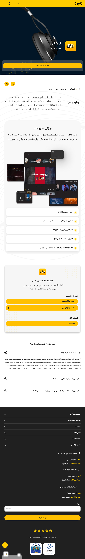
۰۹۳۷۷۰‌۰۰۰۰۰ (76, 464)
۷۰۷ (79, 476)
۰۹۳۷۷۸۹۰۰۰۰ (76, 497)
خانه (79, 89)
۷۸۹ (79, 493)
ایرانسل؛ (53, 537)
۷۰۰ (79, 460)
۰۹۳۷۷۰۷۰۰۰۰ (76, 480)
